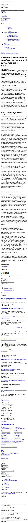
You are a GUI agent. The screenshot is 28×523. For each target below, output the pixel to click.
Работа (5, 43)
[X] (6, 273)
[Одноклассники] (3, 273)
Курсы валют (5, 400)
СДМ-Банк (17, 435)
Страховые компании (12, 35)
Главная (3, 53)
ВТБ (15, 430)
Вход (2, 18)
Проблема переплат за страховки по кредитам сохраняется (13, 359)
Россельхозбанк (18, 433)
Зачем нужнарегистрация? (4, 20)
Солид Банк (17, 436)
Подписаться (4, 16)
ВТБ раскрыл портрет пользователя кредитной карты (12, 308)
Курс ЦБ (3, 11)
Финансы (9, 31)
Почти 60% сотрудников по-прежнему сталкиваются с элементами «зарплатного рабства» (12, 339)
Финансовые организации (10, 32)
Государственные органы (13, 40)
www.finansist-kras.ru (10, 493)
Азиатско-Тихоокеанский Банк (19, 428)
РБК (7, 266)
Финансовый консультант (10, 486)
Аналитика (9, 28)
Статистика (9, 49)
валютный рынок (8, 288)
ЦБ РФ (2, 451)
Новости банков (9, 53)
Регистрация (6, 18)
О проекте (6, 47)
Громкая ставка (7, 479)
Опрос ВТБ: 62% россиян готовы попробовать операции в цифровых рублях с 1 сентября (13, 299)
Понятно (25, 519)
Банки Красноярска (12, 33)
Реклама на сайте (11, 48)
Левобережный (18, 432)
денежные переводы (9, 290)
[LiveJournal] (8, 273)
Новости (6, 25)
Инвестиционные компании (14, 37)
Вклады (6, 41)
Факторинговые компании (13, 39)
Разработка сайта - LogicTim (8, 508)
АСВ (2, 450)
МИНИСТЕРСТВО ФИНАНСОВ (9, 453)
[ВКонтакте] (1, 273)
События (9, 29)
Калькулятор (5, 458)
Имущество (6, 44)
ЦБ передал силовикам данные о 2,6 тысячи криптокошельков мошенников (10, 370)
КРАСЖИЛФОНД (5, 455)
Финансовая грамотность (10, 45)
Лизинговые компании (12, 36)
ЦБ (4, 287)
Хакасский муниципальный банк (20, 439)
